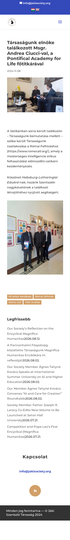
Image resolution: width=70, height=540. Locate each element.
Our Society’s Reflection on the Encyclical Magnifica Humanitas (30, 333)
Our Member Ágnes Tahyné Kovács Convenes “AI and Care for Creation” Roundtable (34, 393)
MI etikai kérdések (20, 296)
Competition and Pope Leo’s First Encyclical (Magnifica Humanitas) (32, 431)
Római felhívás (44, 296)
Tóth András (32, 302)
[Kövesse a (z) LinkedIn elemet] (35, 490)
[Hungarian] (33, 10)
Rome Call (15, 302)
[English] (37, 10)
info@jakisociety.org (35, 471)
